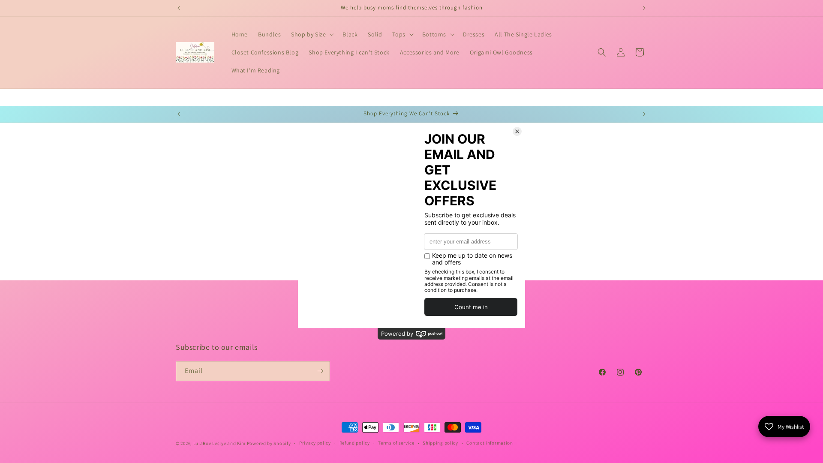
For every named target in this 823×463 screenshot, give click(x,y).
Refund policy (354, 443)
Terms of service (396, 443)
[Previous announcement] (178, 8)
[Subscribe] (320, 371)
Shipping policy (440, 443)
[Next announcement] (644, 8)
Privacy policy (315, 443)
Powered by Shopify (269, 443)
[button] (311, 34)
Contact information (489, 443)
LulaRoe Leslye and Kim (219, 443)
